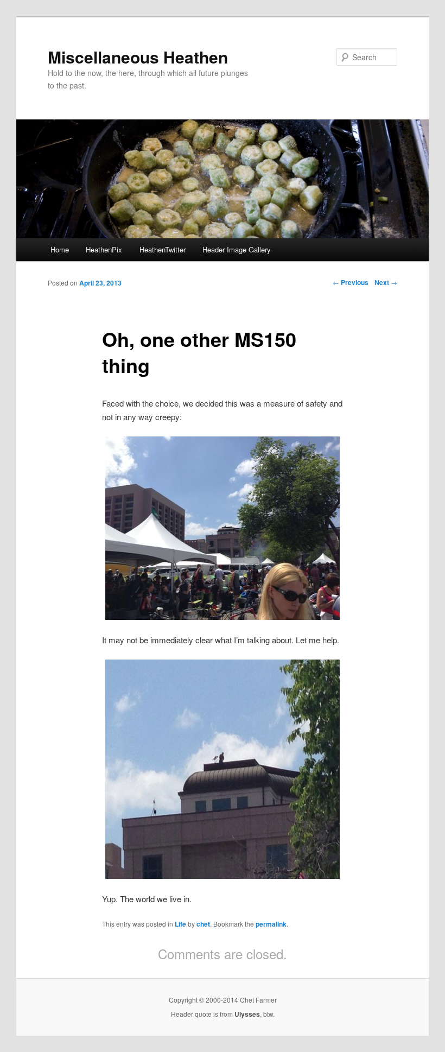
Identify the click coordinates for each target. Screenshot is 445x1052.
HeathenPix (104, 249)
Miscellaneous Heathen (138, 56)
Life (180, 924)
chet (203, 924)
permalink (271, 924)
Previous (350, 282)
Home (59, 249)
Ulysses (247, 1014)
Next (385, 282)
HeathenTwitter (162, 249)
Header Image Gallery (236, 249)
